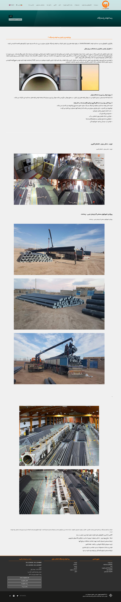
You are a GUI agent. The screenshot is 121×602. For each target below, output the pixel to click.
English (12, 5)
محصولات (76, 5)
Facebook (10, 595)
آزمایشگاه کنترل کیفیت (107, 568)
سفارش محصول (40, 5)
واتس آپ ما (24, 587)
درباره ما (96, 5)
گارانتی (75, 568)
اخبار (60, 5)
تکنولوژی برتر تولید (87, 5)
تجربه (75, 566)
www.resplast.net (24, 578)
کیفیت (75, 563)
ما (21, 584)
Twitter (17, 595)
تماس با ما (31, 5)
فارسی (19, 5)
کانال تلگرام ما (24, 581)
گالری (55, 5)
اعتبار (76, 571)
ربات (26, 584)
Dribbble (13, 595)
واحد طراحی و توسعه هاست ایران (90, 596)
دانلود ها (49, 5)
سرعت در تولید (73, 570)
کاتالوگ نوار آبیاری (108, 571)
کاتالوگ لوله (109, 570)
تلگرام (23, 584)
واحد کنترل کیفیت (67, 5)
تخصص (75, 564)
